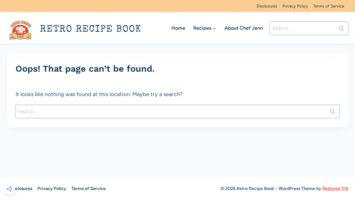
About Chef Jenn (243, 28)
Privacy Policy (295, 6)
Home (178, 28)
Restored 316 (335, 188)
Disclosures (267, 6)
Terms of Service (328, 6)
